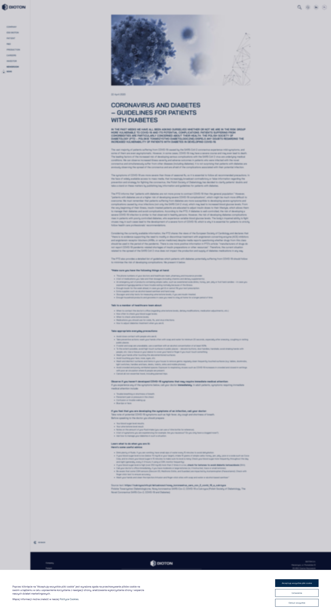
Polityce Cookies (69, 599)
